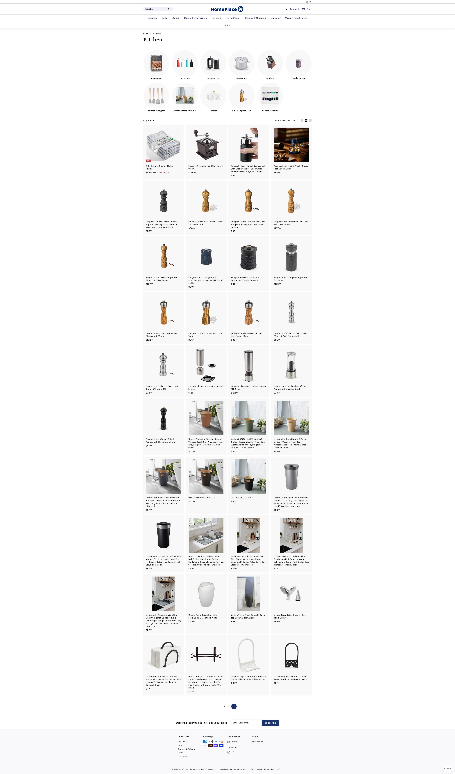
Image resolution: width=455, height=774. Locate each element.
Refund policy (256, 769)
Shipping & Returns (186, 749)
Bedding (152, 17)
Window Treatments (296, 17)
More (227, 24)
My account (257, 741)
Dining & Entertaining (195, 17)
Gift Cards (182, 756)
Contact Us (183, 741)
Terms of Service (197, 769)
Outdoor (275, 17)
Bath (164, 17)
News (180, 752)
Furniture (216, 17)
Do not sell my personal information (234, 769)
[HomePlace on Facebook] (233, 752)
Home (145, 34)
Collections (155, 34)
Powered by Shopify (272, 769)
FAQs (180, 745)
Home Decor (233, 17)
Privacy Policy (211, 769)
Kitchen (175, 17)
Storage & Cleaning (255, 17)
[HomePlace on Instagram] (229, 752)
